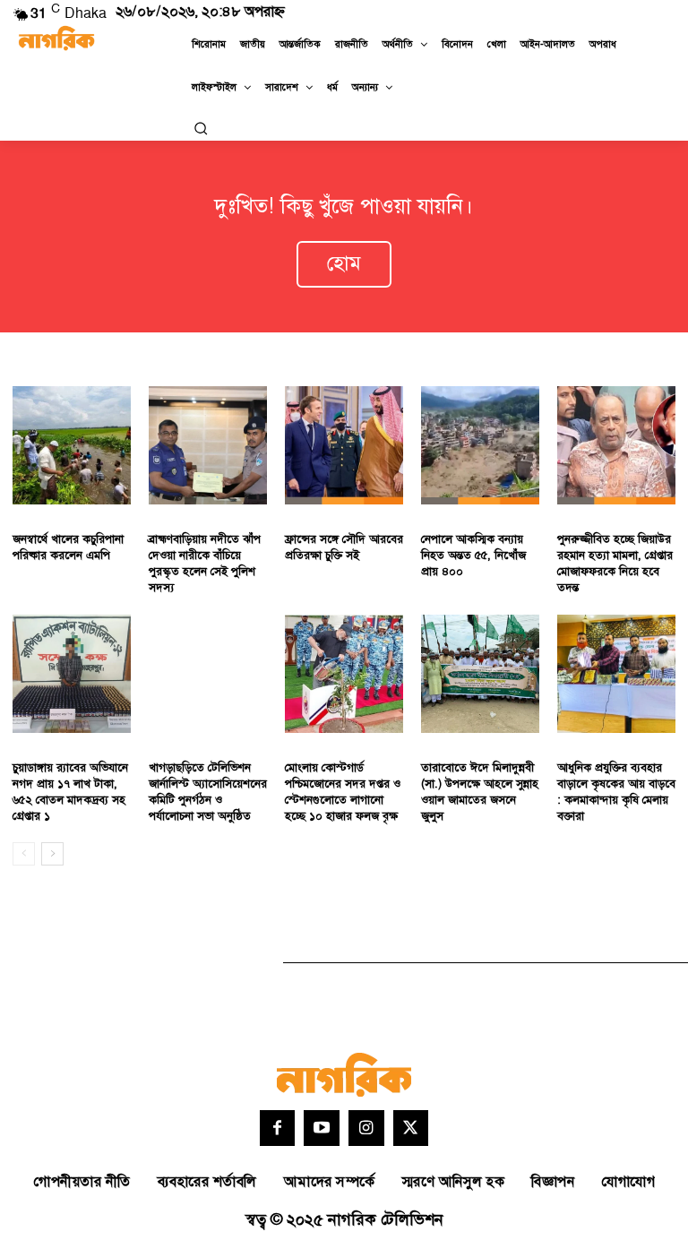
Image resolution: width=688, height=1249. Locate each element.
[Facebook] (278, 1128)
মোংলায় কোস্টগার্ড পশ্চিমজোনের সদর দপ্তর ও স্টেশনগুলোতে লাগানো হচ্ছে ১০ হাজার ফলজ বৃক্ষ (342, 792)
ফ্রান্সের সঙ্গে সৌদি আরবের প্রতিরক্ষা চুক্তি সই (344, 547)
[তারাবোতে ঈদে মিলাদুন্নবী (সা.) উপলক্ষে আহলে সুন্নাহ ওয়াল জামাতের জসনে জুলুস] (480, 674)
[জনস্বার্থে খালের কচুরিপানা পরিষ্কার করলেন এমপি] (72, 445)
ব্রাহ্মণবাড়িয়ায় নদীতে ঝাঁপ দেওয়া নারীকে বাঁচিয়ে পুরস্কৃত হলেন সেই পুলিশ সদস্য (205, 564)
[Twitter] (411, 1128)
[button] (201, 128)
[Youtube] (322, 1128)
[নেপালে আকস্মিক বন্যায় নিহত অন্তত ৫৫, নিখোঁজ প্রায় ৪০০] (480, 445)
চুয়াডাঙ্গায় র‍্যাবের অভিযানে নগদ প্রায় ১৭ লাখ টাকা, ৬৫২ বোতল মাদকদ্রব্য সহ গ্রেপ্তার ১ (70, 792)
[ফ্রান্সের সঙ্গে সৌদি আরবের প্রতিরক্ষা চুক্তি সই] (344, 445)
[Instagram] (366, 1128)
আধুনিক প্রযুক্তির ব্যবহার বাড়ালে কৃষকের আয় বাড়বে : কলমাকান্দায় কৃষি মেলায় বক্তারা (616, 792)
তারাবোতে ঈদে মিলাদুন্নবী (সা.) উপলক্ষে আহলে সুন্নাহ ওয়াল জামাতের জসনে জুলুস (479, 792)
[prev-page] (24, 854)
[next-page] (52, 854)
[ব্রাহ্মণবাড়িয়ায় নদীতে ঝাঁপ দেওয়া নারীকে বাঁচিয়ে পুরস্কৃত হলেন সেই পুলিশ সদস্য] (208, 445)
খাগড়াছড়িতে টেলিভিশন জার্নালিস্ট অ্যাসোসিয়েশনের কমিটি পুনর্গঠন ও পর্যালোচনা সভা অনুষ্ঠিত (208, 792)
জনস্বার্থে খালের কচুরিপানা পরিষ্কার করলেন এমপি (68, 547)
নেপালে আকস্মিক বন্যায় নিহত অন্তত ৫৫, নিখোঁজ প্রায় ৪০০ (473, 555)
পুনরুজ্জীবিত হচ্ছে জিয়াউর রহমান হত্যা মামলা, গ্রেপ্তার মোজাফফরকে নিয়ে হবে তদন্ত (615, 564)
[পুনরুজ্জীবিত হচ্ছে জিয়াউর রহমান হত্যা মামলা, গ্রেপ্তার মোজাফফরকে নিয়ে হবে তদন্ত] (616, 445)
